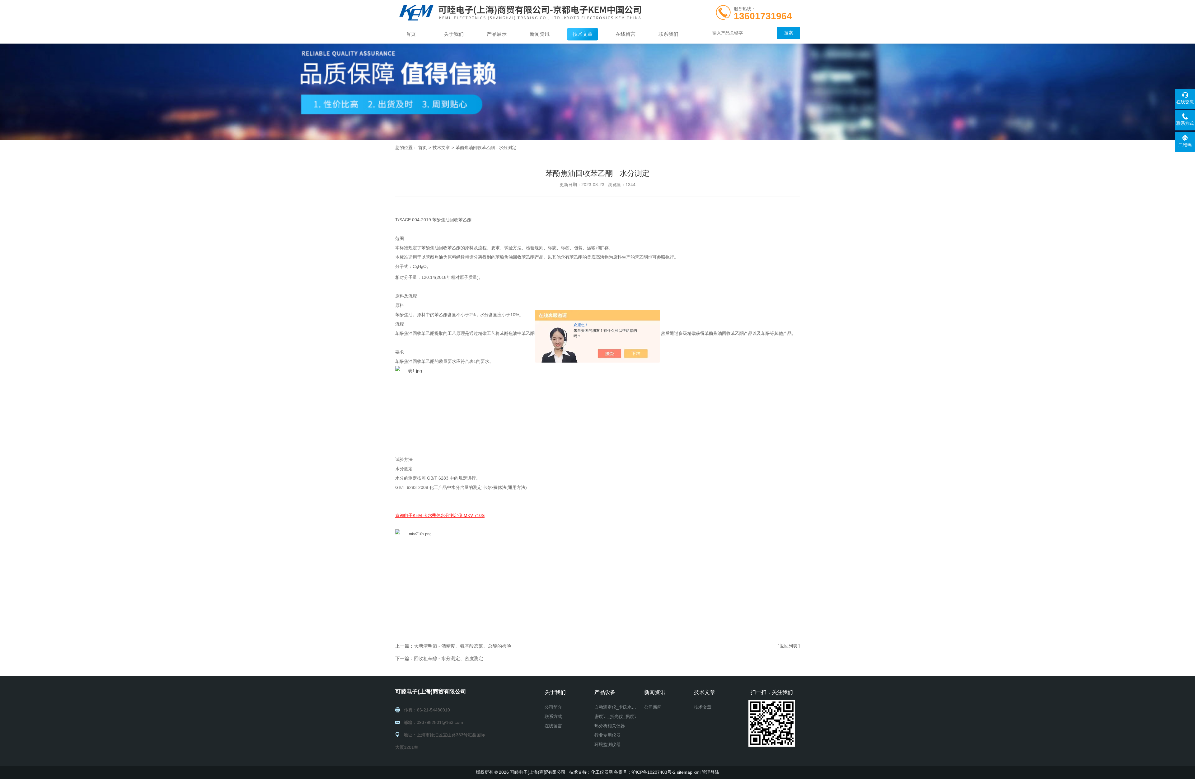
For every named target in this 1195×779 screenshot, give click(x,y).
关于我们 (454, 34)
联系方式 (553, 716)
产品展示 (497, 34)
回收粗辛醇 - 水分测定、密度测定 (448, 658)
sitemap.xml (689, 772)
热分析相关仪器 (609, 725)
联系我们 (668, 34)
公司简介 (553, 707)
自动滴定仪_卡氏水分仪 (616, 707)
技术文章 (583, 34)
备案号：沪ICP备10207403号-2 (645, 772)
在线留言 (625, 34)
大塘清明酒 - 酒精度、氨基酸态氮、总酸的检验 (462, 646)
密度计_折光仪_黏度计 (616, 716)
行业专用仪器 (607, 735)
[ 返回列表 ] (788, 645)
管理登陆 (710, 772)
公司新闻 (653, 707)
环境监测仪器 (607, 744)
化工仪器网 (602, 772)
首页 (411, 34)
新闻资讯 (540, 34)
